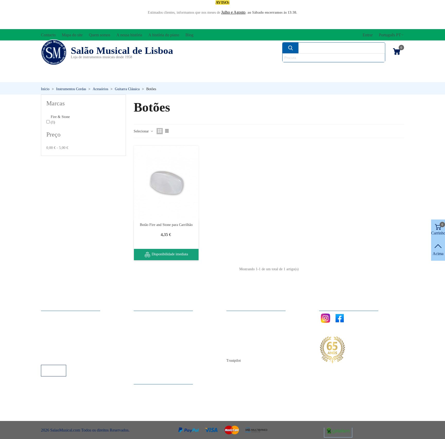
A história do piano (247, 344)
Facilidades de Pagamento (67, 351)
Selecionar (142, 131)
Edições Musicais (374, 68)
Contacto (239, 316)
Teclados (355, 77)
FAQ (50, 316)
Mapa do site (242, 323)
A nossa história (244, 337)
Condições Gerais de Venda (68, 337)
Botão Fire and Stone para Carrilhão (166, 225)
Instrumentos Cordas (295, 68)
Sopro (294, 77)
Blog (235, 351)
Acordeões (111, 68)
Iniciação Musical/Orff (81, 77)
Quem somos (242, 330)
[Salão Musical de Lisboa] (54, 52)
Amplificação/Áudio (177, 68)
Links (50, 323)
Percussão (172, 77)
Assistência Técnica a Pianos (69, 358)
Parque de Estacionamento (67, 344)
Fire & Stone (60, 119)
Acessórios (58, 68)
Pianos (236, 77)
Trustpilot (233, 360)
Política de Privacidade (64, 330)
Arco (235, 68)
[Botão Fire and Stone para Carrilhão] (166, 183)
